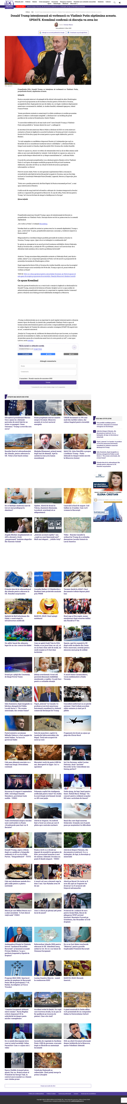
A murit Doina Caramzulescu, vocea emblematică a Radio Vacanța (76, 676)
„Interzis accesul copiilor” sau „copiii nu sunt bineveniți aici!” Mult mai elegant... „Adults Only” (47, 537)
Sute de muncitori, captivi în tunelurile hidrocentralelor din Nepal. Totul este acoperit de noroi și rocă (46, 736)
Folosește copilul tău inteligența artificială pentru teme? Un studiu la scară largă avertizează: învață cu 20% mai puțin (48, 794)
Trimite (48, 382)
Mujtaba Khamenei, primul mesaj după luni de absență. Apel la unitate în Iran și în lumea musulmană (47, 454)
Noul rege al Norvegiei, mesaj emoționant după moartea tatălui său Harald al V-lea (77, 618)
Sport (49, 3)
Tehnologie (56, 3)
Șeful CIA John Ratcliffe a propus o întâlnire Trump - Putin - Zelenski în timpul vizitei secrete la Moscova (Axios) (77, 454)
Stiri (32, 12)
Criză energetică (44, 2)
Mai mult (74, 3)
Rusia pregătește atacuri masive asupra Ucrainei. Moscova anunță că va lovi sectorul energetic (47, 420)
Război (34, 2)
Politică (27, 2)
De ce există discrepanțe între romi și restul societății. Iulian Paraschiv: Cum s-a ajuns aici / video (17, 1044)
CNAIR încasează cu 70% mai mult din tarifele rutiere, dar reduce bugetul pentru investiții (76, 419)
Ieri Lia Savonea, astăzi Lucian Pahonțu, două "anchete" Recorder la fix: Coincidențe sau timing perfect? (77, 765)
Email (72, 354)
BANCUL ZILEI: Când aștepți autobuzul (45, 617)
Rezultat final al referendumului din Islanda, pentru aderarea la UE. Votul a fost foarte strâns (18, 453)
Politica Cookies (51, 1093)
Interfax (30, 340)
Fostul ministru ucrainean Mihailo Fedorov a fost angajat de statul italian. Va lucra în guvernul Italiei (18, 736)
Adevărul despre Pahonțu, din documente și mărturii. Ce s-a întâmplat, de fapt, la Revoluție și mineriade (56, 6)
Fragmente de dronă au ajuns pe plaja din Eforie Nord (77, 734)
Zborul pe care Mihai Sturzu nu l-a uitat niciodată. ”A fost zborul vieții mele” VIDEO (18, 912)
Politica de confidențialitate (36, 1093)
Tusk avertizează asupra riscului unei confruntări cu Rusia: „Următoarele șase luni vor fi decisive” (18, 823)
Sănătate (101, 2)
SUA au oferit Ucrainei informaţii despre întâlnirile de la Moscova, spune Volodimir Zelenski (77, 1043)
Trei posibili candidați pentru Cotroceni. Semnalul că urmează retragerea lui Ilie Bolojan (107, 424)
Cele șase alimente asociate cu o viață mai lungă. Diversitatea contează (17, 764)
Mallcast (65, 3)
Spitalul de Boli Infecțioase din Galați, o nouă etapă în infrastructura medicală (17, 618)
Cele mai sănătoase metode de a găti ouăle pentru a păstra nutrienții (17, 883)
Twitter (49, 354)
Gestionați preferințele (64, 1093)
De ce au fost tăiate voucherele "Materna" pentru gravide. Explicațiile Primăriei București (76, 946)
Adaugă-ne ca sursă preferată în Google (53, 32)
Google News (38, 349)
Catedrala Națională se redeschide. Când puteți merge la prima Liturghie (47, 1072)
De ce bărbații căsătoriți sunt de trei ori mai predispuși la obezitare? (17, 507)
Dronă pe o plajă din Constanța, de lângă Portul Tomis (17, 675)
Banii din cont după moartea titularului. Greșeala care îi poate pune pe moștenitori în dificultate (77, 822)
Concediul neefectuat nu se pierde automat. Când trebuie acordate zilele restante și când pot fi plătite (77, 707)
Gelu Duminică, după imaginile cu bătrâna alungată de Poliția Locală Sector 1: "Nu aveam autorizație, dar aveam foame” (18, 707)
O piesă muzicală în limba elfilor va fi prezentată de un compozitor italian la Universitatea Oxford (77, 1011)
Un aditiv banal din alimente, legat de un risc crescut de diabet (18, 644)
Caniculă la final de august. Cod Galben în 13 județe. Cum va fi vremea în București (76, 507)
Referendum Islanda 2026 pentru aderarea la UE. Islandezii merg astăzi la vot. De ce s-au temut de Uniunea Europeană (47, 947)
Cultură (108, 2)
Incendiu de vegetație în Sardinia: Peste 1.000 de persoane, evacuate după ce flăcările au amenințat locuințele (47, 1044)
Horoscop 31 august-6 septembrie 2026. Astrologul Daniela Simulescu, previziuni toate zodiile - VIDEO (18, 794)
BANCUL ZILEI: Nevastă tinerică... (73, 979)
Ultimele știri (19, 2)
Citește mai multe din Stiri (48, 1086)
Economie (55, 2)
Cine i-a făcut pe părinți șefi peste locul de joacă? (47, 911)
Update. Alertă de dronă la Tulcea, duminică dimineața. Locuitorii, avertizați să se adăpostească (45, 508)
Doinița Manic (68, 25)
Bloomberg (43, 224)
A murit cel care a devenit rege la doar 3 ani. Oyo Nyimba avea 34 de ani (47, 883)
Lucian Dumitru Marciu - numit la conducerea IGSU (47, 979)
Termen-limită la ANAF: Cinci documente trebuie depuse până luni (77, 591)
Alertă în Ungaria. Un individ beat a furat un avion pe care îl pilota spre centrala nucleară (46, 822)
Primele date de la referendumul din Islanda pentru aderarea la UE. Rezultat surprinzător (18, 591)
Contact (76, 1093)
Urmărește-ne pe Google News (78, 32)
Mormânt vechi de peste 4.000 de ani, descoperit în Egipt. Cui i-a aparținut (47, 764)
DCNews (9, 5)
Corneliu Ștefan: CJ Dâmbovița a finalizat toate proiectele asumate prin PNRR (47, 591)
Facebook (26, 354)
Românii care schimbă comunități (85, 2)
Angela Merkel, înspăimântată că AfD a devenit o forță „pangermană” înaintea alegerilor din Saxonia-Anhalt (18, 538)
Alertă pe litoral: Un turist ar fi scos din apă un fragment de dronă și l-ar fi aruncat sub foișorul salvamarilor (76, 884)
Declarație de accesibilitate (88, 1093)
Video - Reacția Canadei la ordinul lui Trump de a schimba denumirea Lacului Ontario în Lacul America (76, 538)
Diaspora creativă (66, 2)
